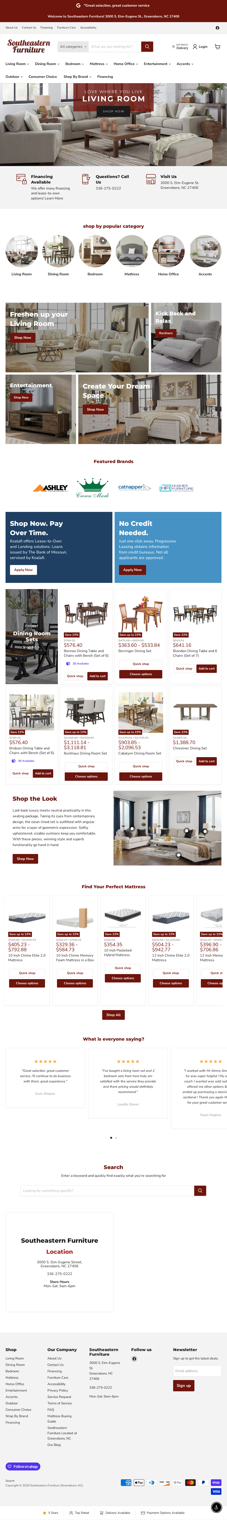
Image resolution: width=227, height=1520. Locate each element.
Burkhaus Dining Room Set (85, 753)
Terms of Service (59, 1403)
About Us (12, 27)
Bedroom (73, 63)
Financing (47, 27)
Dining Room (46, 63)
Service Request (59, 1397)
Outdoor (13, 76)
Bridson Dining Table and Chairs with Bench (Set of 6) (31, 750)
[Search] (147, 47)
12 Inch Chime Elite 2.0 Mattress (171, 958)
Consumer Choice (43, 76)
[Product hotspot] (186, 830)
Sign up (184, 1385)
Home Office (124, 63)
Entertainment (156, 63)
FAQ (50, 1409)
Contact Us (29, 27)
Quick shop (75, 676)
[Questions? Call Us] (113, 187)
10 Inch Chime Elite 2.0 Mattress (27, 958)
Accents (184, 63)
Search (10, 1481)
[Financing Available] (48, 187)
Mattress (97, 63)
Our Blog (54, 1445)
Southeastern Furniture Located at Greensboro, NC (62, 1433)
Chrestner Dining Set (190, 748)
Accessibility (88, 27)
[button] (12, 124)
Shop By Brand (76, 76)
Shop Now (25, 858)
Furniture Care (66, 27)
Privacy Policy (57, 1390)
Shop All (113, 1015)
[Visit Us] (178, 187)
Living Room (16, 63)
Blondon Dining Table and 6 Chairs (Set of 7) (195, 653)
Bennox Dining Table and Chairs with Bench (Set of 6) (86, 653)
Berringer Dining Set (134, 651)
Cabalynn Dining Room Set (139, 753)
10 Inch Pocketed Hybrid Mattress (117, 952)
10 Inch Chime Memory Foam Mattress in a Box (75, 958)
